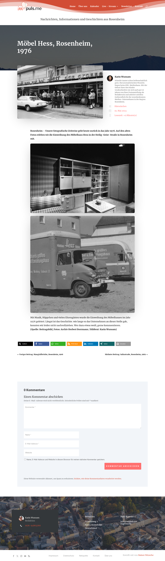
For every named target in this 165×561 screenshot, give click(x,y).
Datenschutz (68, 556)
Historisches (120, 106)
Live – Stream (109, 6)
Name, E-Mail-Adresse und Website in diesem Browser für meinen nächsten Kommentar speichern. (66, 460)
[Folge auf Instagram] (21, 556)
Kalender (94, 6)
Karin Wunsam (123, 76)
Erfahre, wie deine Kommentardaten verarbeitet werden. (98, 479)
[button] (25, 344)
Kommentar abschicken (123, 466)
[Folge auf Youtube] (25, 556)
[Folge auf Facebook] (13, 556)
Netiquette (83, 556)
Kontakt (139, 6)
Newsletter (126, 6)
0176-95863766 (33, 525)
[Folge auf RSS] (29, 556)
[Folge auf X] (17, 556)
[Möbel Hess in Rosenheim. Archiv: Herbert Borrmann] (60, 118)
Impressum (125, 523)
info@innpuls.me (128, 521)
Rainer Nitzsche (146, 555)
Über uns (83, 6)
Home (72, 6)
